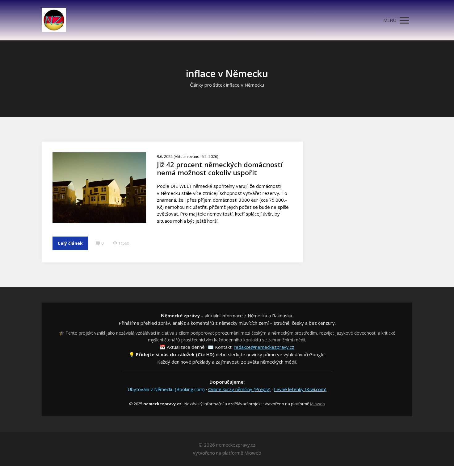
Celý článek (70, 243)
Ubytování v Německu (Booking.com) (166, 389)
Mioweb (317, 403)
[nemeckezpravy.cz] (54, 20)
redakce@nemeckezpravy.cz (264, 347)
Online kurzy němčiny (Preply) (239, 389)
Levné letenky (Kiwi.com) (300, 389)
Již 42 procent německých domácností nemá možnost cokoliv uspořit (220, 168)
